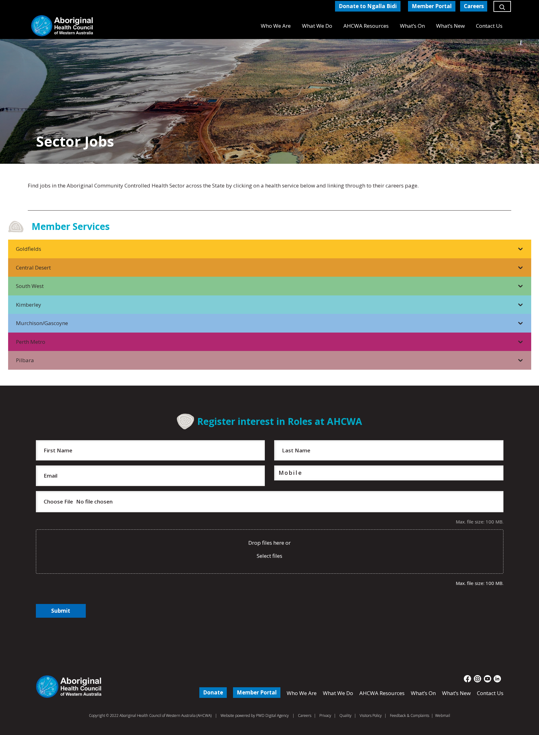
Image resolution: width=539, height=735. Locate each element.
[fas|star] (467, 679)
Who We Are (302, 693)
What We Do (338, 693)
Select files (269, 555)
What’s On (423, 693)
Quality (345, 715)
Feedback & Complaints (409, 715)
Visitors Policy (371, 715)
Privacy (325, 715)
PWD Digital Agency (272, 715)
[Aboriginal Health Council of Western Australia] (62, 26)
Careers (304, 715)
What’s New (456, 693)
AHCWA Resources (382, 693)
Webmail (442, 715)
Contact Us (490, 693)
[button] (502, 9)
